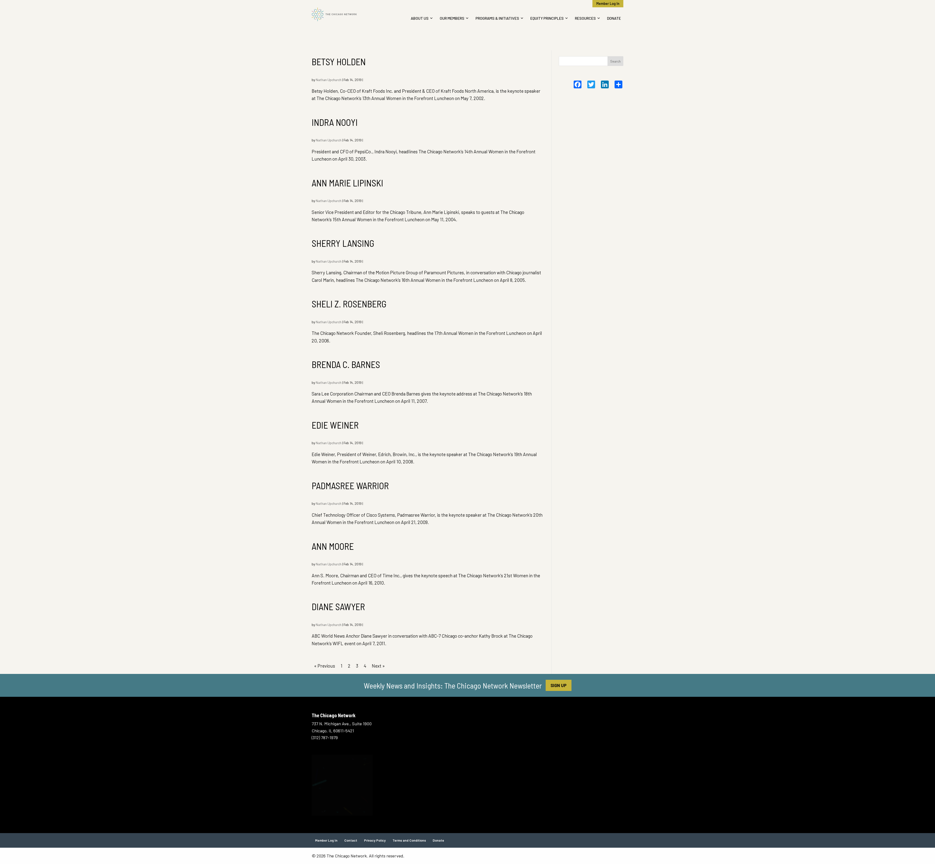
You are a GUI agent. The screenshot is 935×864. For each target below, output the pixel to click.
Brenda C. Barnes (346, 364)
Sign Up (559, 685)
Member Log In (607, 3)
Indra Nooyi (335, 122)
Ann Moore (333, 546)
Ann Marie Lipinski (347, 182)
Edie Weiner (335, 425)
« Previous (324, 666)
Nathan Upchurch (328, 80)
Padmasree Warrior (350, 485)
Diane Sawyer (338, 606)
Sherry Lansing (343, 243)
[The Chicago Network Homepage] (348, 14)
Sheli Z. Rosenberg (349, 303)
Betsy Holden (339, 61)
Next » (378, 666)
